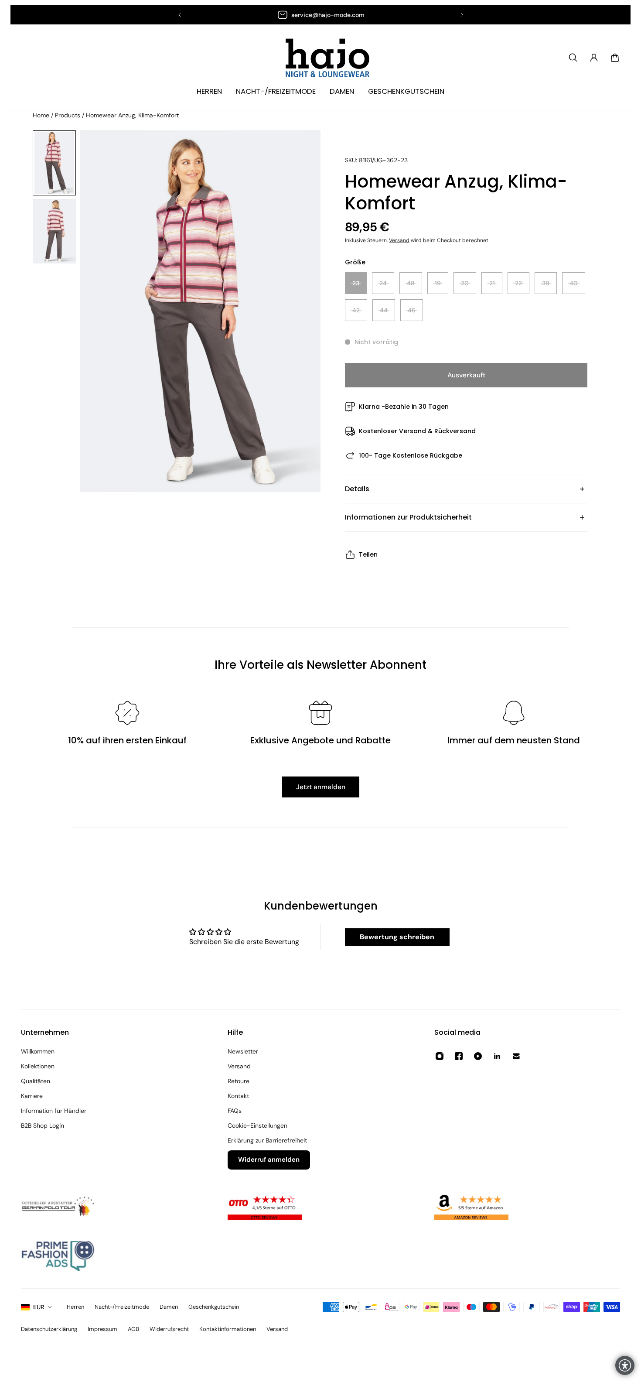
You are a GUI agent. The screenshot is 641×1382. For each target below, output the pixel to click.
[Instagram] (439, 1056)
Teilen (368, 554)
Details (357, 489)
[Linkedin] (497, 1056)
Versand (399, 240)
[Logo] (320, 57)
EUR (38, 1307)
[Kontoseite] (593, 57)
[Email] (516, 1056)
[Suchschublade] (573, 57)
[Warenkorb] (614, 57)
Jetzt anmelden (320, 787)
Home (42, 115)
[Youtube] (478, 1056)
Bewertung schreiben (397, 936)
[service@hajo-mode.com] (321, 15)
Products (68, 115)
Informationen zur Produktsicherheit (408, 517)
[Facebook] (458, 1056)
